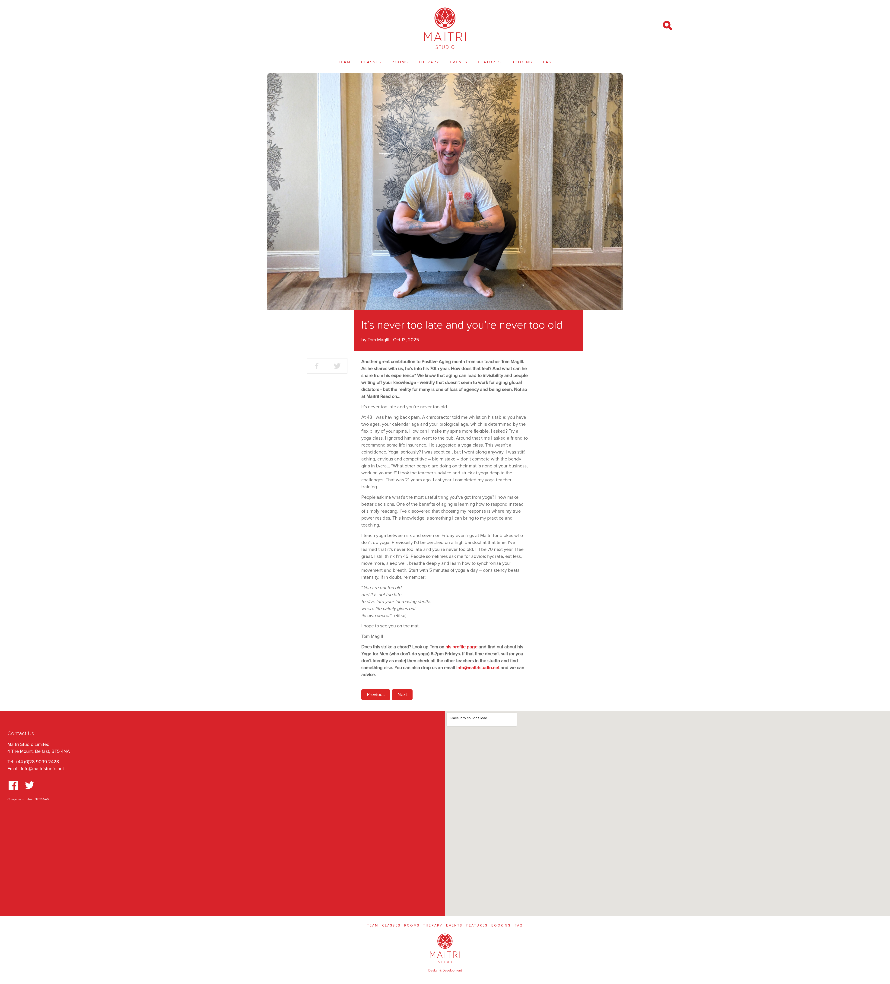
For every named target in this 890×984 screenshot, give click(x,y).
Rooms (400, 62)
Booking (522, 62)
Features (489, 62)
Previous (376, 694)
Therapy (429, 62)
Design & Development (445, 970)
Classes (371, 62)
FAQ (547, 62)
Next (402, 694)
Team (344, 62)
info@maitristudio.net (42, 769)
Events (458, 62)
